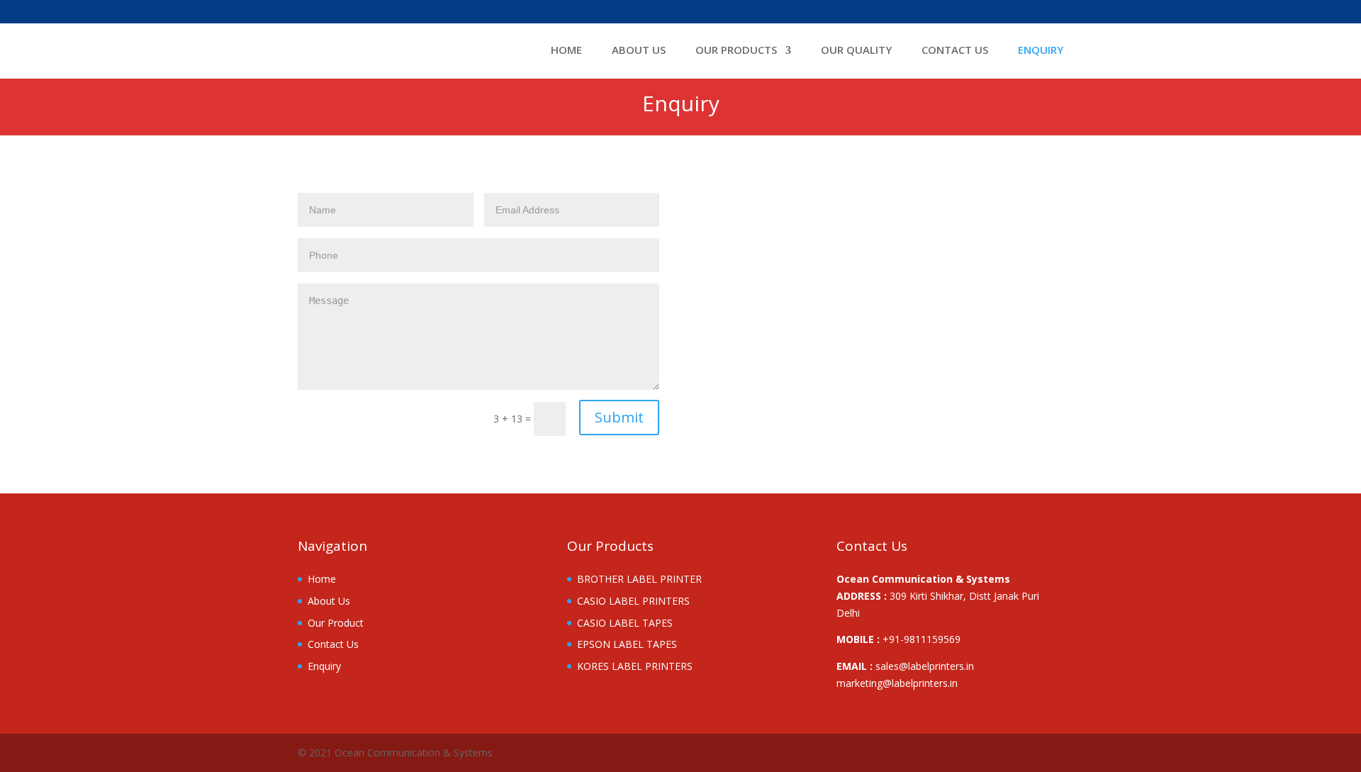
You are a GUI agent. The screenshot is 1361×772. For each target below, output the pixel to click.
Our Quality (856, 51)
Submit (619, 417)
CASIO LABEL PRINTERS (633, 601)
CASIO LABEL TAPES (625, 623)
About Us (639, 51)
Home (566, 51)
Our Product (336, 623)
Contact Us (955, 51)
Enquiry (1040, 51)
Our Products (736, 51)
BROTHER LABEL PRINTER (639, 579)
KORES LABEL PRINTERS (635, 666)
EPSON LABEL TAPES (627, 644)
